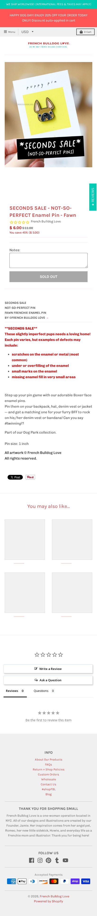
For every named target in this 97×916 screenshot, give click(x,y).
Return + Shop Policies (49, 769)
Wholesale (48, 779)
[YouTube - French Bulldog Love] (65, 860)
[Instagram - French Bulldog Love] (40, 860)
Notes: (14, 250)
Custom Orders (48, 774)
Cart (87, 31)
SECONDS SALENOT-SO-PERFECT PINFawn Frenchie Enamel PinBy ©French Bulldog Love (25, 310)
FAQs (48, 764)
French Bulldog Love (46, 221)
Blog (48, 794)
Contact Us (48, 784)
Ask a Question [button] (50, 680)
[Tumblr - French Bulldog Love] (57, 860)
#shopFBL (49, 789)
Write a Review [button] (50, 669)
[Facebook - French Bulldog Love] (31, 860)
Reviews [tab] (12, 691)
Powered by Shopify (48, 901)
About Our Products (48, 759)
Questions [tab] (41, 691)
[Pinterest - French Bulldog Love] (48, 860)
